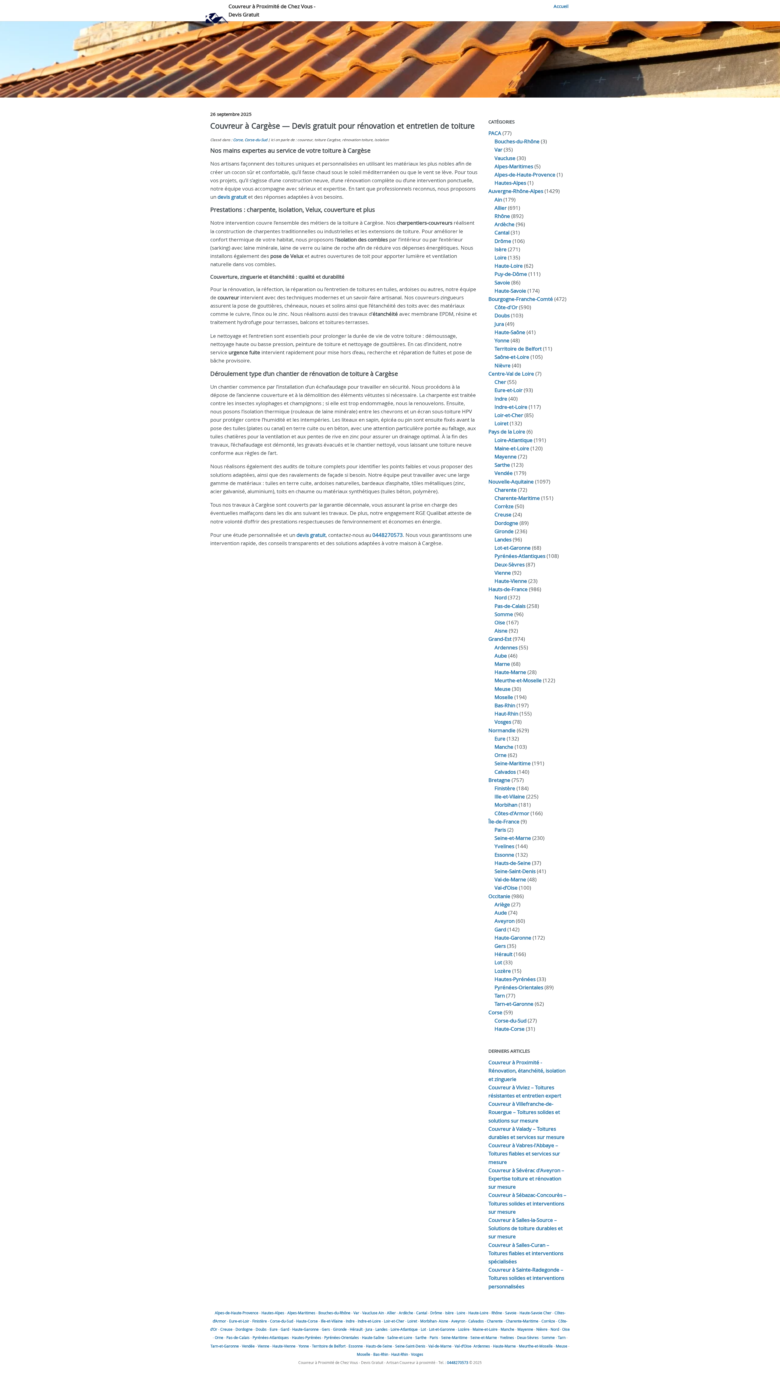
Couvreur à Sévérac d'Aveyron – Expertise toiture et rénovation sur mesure (526, 1178)
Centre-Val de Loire (511, 373)
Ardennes (506, 647)
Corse (238, 139)
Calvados (505, 771)
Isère (501, 249)
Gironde (504, 531)
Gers (500, 945)
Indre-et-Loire (369, 1321)
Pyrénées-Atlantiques (520, 555)
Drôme (503, 241)
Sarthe (502, 464)
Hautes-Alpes (510, 182)
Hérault (503, 954)
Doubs (502, 315)
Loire (501, 257)
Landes (503, 539)
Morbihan (506, 804)
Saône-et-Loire (512, 356)
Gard (500, 929)
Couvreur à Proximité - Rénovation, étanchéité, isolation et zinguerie (527, 1070)
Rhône (502, 216)
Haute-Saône (373, 1337)
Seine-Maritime (513, 763)
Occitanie (499, 896)
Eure (500, 738)
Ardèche (505, 224)
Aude (501, 912)
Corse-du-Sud (256, 139)
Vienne (503, 572)
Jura (499, 323)
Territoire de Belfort (518, 348)
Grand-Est (500, 638)
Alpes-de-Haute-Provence (525, 174)
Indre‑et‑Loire (511, 406)
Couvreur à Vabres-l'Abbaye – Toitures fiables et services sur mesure (524, 1153)
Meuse (503, 688)
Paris (500, 829)
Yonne (502, 340)
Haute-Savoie (510, 290)
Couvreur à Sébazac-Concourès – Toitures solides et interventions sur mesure (527, 1203)
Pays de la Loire (506, 431)
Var (498, 149)
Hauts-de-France (508, 589)
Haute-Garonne (513, 937)
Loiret (502, 423)
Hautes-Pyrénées (515, 979)
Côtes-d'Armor (512, 813)
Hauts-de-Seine (513, 862)
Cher (500, 381)
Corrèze (504, 506)
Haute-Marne (510, 672)
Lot (498, 962)
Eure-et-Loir (239, 1321)
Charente (506, 489)
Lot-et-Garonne (513, 547)
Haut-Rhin (506, 713)
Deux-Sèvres (510, 564)
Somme (504, 614)
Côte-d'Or (506, 307)
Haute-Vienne (511, 580)
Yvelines (504, 846)
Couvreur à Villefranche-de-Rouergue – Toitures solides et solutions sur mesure (524, 1112)
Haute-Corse (510, 1028)
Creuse (503, 514)
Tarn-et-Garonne (514, 1003)
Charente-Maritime (517, 498)
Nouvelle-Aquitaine (511, 481)
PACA (494, 133)
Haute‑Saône (510, 332)
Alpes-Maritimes (514, 166)
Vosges (503, 721)
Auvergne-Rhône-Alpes (515, 191)
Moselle (504, 697)
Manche (504, 746)
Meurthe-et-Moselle (518, 680)
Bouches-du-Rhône (517, 141)
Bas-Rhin (505, 705)
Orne (501, 755)
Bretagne (499, 780)
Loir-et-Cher (394, 1321)
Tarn (500, 995)
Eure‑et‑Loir (509, 390)
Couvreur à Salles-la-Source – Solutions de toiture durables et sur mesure (525, 1228)
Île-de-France (503, 821)
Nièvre (503, 365)
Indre (501, 398)
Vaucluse (505, 158)
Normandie (502, 730)
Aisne (501, 630)
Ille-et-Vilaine (510, 796)
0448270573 (387, 534)
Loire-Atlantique (514, 440)
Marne (502, 663)
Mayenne (506, 456)
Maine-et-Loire (512, 448)
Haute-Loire (509, 265)
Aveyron (505, 920)
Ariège (502, 904)
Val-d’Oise (506, 887)
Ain (498, 199)
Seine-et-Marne (513, 837)
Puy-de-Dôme (511, 273)
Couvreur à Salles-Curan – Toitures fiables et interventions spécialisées (525, 1253)
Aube (501, 655)
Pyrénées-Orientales (519, 987)
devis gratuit (232, 196)
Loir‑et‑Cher (509, 415)
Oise (500, 622)
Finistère (505, 788)
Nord (501, 597)
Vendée (504, 473)
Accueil (561, 6)
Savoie (502, 282)
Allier (501, 207)
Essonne (504, 854)
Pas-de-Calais (510, 605)
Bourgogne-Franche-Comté (520, 298)
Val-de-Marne (510, 879)
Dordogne (506, 523)
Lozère (503, 970)
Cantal (502, 232)
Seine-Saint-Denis (515, 871)
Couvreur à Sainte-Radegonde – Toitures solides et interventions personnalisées (526, 1278)
